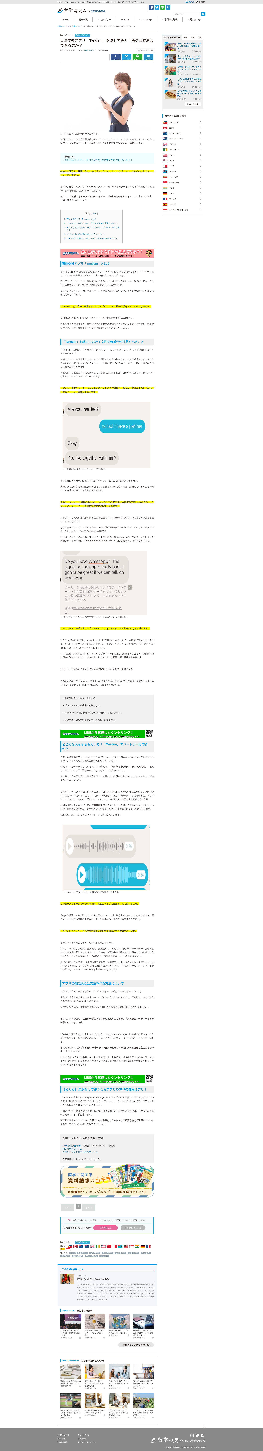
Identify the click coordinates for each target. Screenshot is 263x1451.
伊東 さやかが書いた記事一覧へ (137, 1345)
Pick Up (125, 19)
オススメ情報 (91, 1256)
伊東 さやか (89, 50)
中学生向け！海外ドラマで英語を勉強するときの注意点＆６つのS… (143, 1332)
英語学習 (145, 1253)
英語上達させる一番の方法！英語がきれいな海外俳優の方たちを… (94, 1383)
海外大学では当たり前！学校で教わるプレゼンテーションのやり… (143, 1383)
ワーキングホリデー (79, 1253)
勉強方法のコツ (82, 35)
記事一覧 (83, 19)
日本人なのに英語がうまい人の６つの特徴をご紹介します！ (119, 1383)
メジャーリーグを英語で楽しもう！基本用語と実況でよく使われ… (70, 1412)
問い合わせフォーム (72, 1149)
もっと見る (193, 104)
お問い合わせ (194, 19)
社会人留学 (107, 1253)
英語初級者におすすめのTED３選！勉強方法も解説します (70, 1332)
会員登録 (202, 2)
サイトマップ (85, 1435)
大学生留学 (120, 1253)
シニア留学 (133, 1253)
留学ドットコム (63, 26)
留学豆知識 (77, 1256)
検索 (203, 14)
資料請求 (62, 1439)
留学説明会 (63, 1442)
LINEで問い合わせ (71, 1146)
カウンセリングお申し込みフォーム (80, 1152)
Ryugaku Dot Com (186, 1447)
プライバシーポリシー (88, 1442)
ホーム (65, 19)
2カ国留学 (95, 1253)
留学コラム (76, 26)
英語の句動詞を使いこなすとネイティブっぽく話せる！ (94, 1332)
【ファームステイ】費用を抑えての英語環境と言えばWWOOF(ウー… (143, 1412)
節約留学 (65, 1256)
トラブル (104, 1256)
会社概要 (83, 1439)
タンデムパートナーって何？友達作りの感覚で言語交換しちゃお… (119, 1412)
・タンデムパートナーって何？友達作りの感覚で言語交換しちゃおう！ (97, 160)
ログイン (191, 2)
